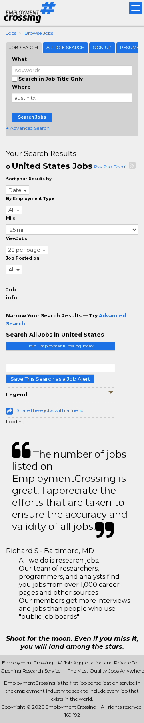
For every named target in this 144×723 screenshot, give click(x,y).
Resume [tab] (129, 47)
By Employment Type (30, 198)
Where (21, 87)
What (19, 59)
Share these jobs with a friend (50, 410)
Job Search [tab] (24, 47)
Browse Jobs (38, 33)
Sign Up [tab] (102, 47)
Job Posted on (22, 258)
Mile (10, 218)
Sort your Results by (29, 179)
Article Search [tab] (65, 47)
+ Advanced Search (28, 128)
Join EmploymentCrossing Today (60, 346)
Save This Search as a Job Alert (50, 379)
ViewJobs (16, 238)
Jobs (11, 33)
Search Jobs (32, 117)
